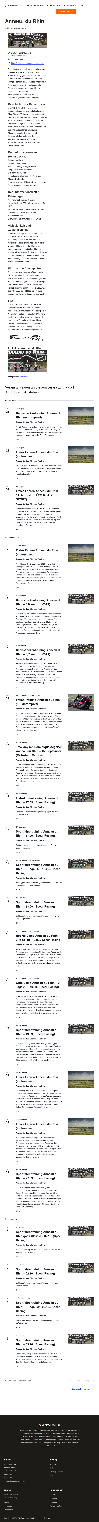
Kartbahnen (70, 6)
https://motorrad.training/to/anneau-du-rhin (27, 63)
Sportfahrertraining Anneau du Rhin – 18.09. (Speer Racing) (37, 904)
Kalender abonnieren (80, 1389)
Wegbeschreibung (18, 55)
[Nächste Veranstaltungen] (11, 392)
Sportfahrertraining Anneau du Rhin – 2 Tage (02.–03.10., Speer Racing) (38, 1306)
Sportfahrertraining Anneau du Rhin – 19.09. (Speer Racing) (37, 1032)
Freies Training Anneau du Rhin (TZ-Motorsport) (38, 702)
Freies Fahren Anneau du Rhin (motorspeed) (37, 454)
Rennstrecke (23, 376)
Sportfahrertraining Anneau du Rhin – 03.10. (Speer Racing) (37, 1342)
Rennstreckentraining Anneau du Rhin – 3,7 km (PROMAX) (39, 652)
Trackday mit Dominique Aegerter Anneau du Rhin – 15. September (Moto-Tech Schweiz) (39, 751)
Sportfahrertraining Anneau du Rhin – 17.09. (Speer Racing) (37, 833)
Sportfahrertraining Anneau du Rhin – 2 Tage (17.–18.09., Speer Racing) (38, 869)
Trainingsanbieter (34, 6)
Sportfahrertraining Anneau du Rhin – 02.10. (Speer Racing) (37, 1271)
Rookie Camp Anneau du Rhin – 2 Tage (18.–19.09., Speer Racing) (38, 937)
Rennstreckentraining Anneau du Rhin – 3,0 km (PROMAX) (39, 602)
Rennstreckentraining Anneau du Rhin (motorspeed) (39, 415)
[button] (27, 361)
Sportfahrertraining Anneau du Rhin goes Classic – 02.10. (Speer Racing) (39, 1236)
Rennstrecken (53, 6)
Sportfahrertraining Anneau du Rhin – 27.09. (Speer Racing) (37, 1176)
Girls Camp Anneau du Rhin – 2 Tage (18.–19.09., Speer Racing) (38, 985)
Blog (82, 6)
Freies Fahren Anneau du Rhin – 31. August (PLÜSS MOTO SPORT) (38, 495)
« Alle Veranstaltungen (15, 28)
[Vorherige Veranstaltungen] (6, 392)
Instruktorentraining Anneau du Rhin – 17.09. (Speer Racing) (38, 800)
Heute (18, 392)
